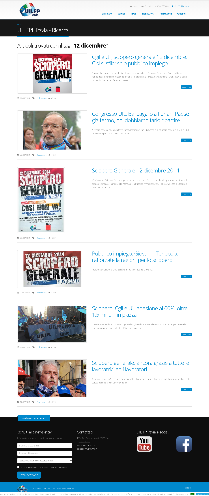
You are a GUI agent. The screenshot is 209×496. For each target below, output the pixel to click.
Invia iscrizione (29, 475)
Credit (187, 488)
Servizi (121, 14)
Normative (148, 14)
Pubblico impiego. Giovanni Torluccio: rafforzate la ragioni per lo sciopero (135, 257)
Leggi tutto (186, 87)
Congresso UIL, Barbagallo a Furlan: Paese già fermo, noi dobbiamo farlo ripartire (140, 117)
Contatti (147, 6)
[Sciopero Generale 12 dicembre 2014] (52, 200)
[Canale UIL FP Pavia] (144, 443)
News (134, 14)
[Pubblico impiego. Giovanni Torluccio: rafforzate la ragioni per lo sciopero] (52, 269)
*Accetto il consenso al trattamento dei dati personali (43, 467)
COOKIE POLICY (202, 494)
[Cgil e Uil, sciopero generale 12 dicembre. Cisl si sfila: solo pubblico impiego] (52, 74)
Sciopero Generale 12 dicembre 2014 (135, 170)
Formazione (166, 14)
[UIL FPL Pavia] (29, 8)
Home (135, 6)
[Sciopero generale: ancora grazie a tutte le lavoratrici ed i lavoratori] (52, 378)
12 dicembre (41, 98)
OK (192, 494)
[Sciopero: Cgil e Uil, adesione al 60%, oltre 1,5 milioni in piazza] (52, 324)
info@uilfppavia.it (87, 445)
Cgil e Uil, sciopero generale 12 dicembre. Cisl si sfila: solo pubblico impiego (139, 60)
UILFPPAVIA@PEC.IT (88, 449)
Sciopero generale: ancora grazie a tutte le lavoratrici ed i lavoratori (140, 366)
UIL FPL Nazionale (182, 6)
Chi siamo (107, 14)
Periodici (182, 14)
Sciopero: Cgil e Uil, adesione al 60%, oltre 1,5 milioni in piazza (140, 311)
